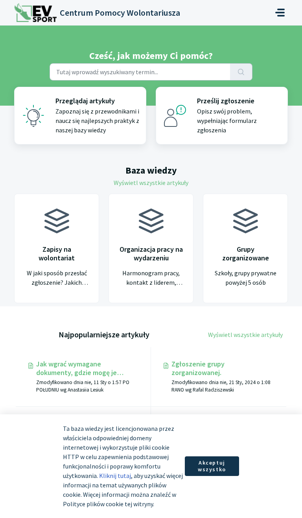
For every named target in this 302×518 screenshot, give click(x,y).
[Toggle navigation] (280, 12)
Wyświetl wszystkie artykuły (151, 183)
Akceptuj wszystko (212, 466)
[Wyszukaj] (241, 72)
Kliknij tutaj (115, 476)
